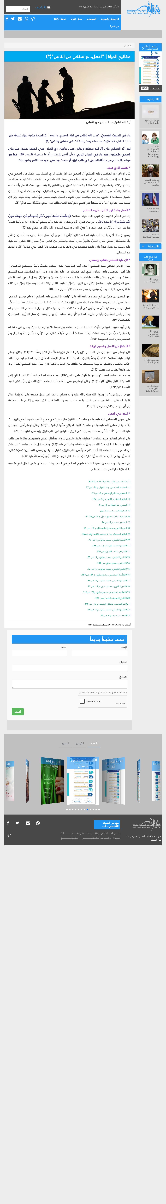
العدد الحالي (150, 47)
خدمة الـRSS (60, 19)
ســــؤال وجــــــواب (110, 838)
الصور (65, 743)
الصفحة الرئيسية (110, 19)
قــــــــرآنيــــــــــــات (70, 833)
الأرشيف (41, 7)
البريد (64, 647)
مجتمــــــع (128, 45)
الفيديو (80, 743)
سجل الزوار (77, 19)
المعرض (91, 19)
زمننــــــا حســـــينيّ (89, 833)
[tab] (150, 99)
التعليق (123, 677)
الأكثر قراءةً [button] (153, 246)
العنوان (123, 662)
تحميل (154, 88)
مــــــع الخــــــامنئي (110, 833)
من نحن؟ (114, 26)
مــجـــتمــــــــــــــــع (70, 838)
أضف (17, 711)
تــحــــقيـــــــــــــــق (90, 838)
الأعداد (94, 743)
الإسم (124, 647)
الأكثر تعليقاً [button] (153, 99)
